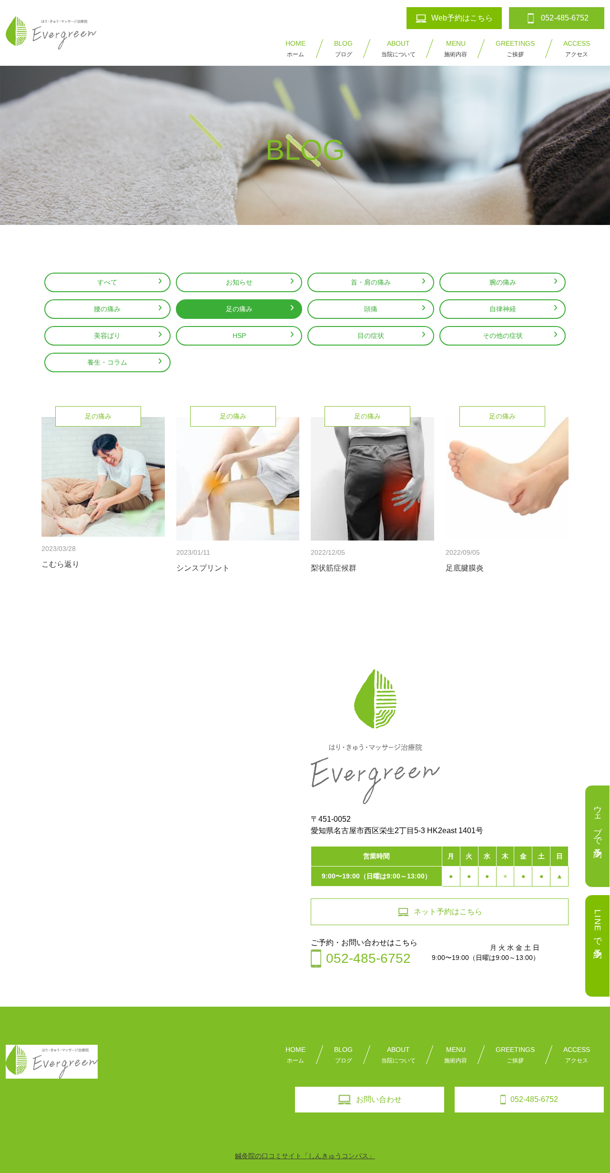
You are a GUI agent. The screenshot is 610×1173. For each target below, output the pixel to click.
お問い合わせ (379, 1099)
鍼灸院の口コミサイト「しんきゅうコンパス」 (305, 1156)
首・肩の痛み (371, 282)
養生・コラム (107, 362)
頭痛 (370, 309)
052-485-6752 (534, 1099)
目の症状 (370, 335)
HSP (239, 335)
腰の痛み (107, 309)
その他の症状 (503, 335)
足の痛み (239, 309)
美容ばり (107, 335)
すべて (107, 282)
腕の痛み (502, 282)
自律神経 (502, 309)
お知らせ (239, 282)
